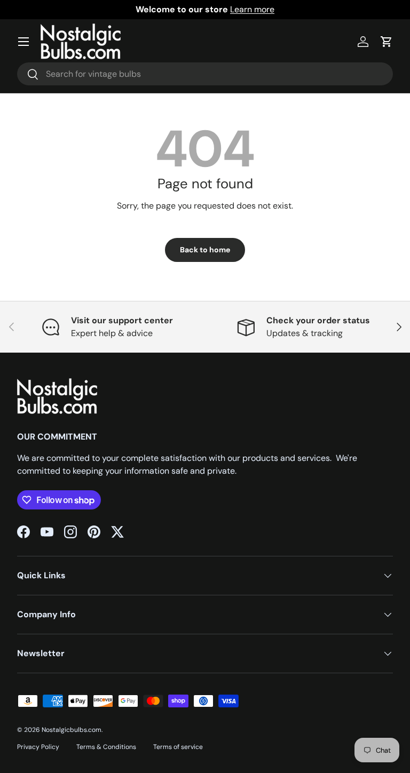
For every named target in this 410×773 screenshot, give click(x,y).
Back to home (205, 249)
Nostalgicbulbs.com (71, 730)
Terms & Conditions (106, 747)
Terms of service (178, 747)
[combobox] (205, 73)
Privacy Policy (38, 747)
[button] (386, 41)
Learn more (252, 9)
